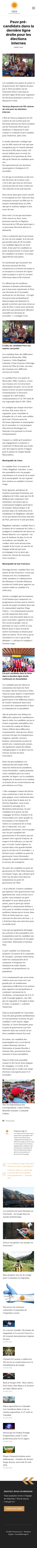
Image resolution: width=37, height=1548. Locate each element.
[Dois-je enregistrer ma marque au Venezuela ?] (18, 1237)
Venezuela (10, 1121)
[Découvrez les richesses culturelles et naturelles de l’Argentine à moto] (18, 1302)
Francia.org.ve (17, 1532)
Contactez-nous (14, 1509)
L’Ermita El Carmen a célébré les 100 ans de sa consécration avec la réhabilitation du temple (18, 1362)
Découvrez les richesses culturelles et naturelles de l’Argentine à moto (15, 1310)
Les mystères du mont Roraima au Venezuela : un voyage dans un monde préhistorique (18, 1214)
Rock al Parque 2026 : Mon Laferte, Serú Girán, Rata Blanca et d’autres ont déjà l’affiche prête (18, 1385)
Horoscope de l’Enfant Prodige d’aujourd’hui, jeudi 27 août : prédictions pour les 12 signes (16, 1436)
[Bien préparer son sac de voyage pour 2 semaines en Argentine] (18, 1270)
